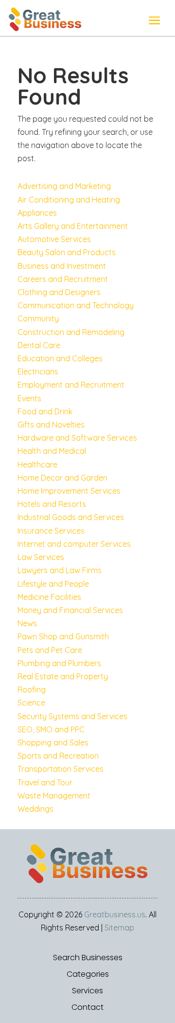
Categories (88, 974)
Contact (87, 1007)
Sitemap (119, 927)
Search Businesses (87, 957)
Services (87, 990)
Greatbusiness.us (114, 914)
